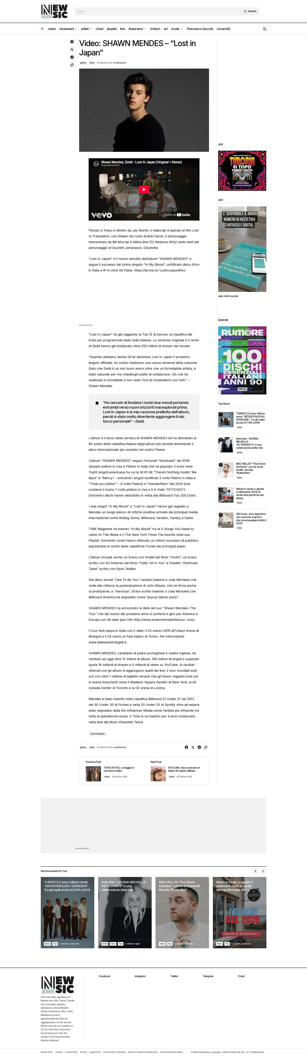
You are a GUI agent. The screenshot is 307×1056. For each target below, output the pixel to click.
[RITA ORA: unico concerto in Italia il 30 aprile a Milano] (176, 771)
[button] (42, 29)
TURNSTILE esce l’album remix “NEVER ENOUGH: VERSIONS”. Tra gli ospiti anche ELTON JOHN (250, 418)
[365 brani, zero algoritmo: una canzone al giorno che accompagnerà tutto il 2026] (226, 520)
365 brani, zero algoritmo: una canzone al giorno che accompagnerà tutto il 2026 (251, 518)
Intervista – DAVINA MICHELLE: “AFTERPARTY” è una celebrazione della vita (249, 443)
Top (55, 943)
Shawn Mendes (98, 734)
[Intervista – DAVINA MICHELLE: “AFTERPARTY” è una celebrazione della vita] (226, 444)
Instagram (140, 976)
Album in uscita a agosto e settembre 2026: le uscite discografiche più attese (250, 493)
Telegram (208, 976)
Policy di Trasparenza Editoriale (142, 1052)
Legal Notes (95, 1052)
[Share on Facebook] (72, 42)
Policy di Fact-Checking (114, 1052)
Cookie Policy (71, 1052)
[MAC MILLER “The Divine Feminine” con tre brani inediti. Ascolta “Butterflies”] (226, 470)
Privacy (83, 1052)
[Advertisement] (144, 300)
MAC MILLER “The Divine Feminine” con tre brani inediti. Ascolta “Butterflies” (251, 468)
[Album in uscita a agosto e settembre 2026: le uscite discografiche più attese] (226, 495)
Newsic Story (47, 1052)
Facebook (104, 976)
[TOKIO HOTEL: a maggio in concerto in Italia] (111, 771)
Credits (59, 1052)
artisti (239, 452)
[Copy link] (72, 65)
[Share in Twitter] (72, 49)
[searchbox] (158, 11)
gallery (83, 63)
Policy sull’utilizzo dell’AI (171, 1052)
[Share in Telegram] (72, 57)
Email (241, 976)
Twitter (174, 976)
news (92, 63)
